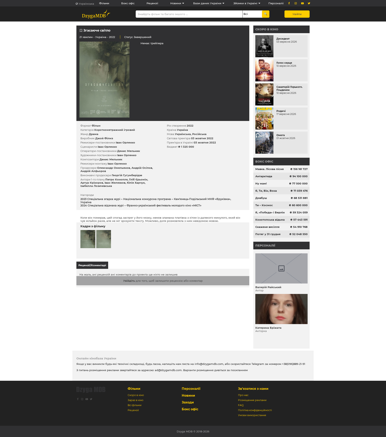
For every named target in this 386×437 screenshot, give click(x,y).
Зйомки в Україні (245, 3)
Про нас (243, 395)
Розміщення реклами (252, 400)
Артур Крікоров (91, 182)
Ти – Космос (264, 205)
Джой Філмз (104, 138)
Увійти (297, 14)
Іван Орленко (125, 142)
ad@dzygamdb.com (168, 370)
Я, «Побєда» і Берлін (270, 212)
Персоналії (276, 3)
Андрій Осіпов (141, 167)
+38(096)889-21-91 (293, 363)
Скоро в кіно (266, 29)
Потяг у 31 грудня (267, 234)
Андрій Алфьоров (93, 171)
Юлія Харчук (136, 182)
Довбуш (261, 198)
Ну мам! (261, 183)
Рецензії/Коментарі (92, 265)
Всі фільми (135, 405)
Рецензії (152, 3)
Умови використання (252, 415)
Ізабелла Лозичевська (96, 185)
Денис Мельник (128, 150)
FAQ (240, 405)
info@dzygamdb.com (208, 363)
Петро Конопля (116, 179)
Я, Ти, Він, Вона (266, 190)
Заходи (188, 402)
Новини (175, 3)
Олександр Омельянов (113, 167)
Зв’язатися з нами (253, 389)
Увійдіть (129, 280)
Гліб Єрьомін (138, 179)
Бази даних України (207, 3)
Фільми (104, 3)
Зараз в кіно (135, 400)
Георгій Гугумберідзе (127, 175)
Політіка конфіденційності (255, 410)
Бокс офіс (127, 3)
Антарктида (263, 176)
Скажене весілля (267, 226)
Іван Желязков (115, 182)
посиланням (239, 370)
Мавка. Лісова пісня (269, 169)
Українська (86, 3)
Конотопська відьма (270, 219)
